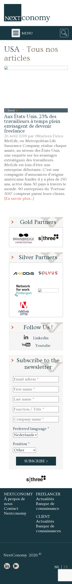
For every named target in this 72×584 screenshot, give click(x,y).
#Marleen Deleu (49, 136)
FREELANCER (48, 494)
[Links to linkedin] (8, 566)
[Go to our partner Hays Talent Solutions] (48, 291)
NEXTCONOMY (18, 494)
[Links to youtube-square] (17, 566)
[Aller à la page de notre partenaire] (36, 480)
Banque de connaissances (48, 528)
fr (66, 567)
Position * (21, 444)
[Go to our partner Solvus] (48, 273)
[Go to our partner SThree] (48, 238)
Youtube (42, 345)
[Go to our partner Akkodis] (23, 273)
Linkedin (40, 338)
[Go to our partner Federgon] (23, 291)
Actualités (45, 499)
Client (10, 110)
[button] (36, 87)
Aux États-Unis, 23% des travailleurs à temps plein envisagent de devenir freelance (32, 124)
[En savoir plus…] (19, 198)
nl (56, 567)
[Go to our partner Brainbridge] (23, 238)
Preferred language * (31, 428)
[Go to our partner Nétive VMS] (23, 308)
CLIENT (43, 516)
